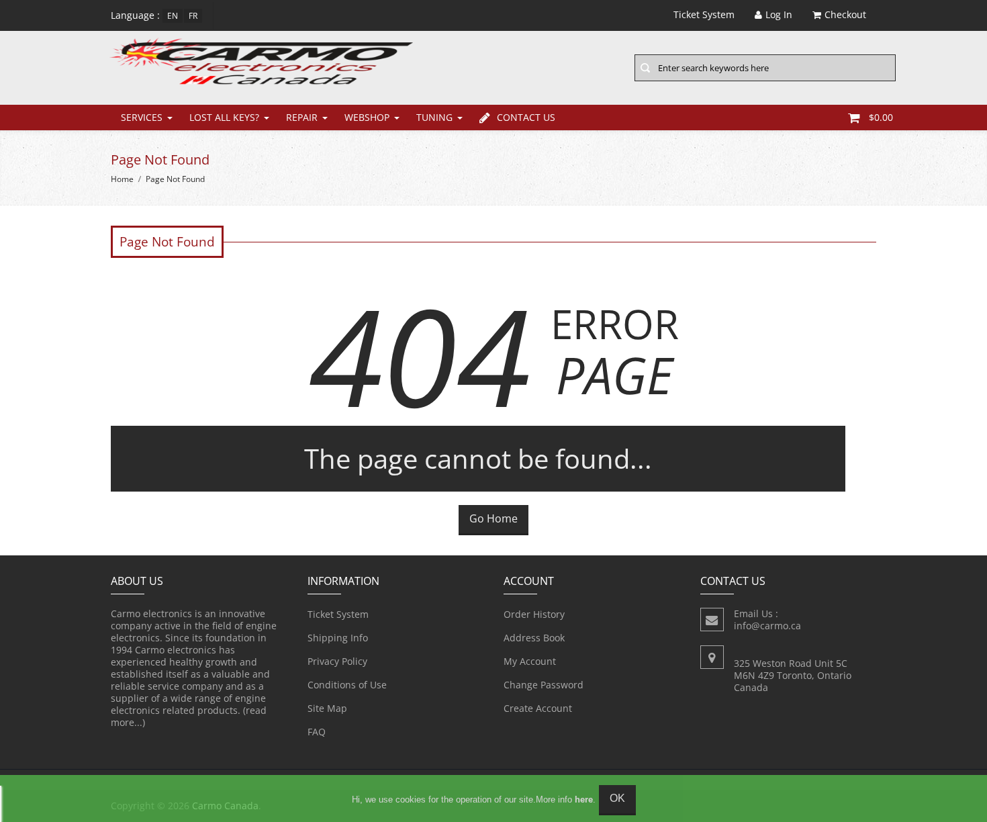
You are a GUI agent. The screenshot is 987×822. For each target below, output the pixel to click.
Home (122, 179)
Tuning (434, 117)
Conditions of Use (347, 684)
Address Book (534, 637)
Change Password (543, 684)
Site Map (327, 708)
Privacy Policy (337, 661)
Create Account (538, 708)
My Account (530, 661)
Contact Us (526, 117)
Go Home (493, 518)
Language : (135, 15)
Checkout (845, 14)
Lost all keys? (224, 117)
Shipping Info (338, 637)
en (172, 16)
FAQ (317, 731)
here (584, 799)
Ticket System (338, 614)
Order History (534, 614)
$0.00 (881, 117)
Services (141, 117)
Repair (302, 117)
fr (193, 16)
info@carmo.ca (767, 625)
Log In (778, 14)
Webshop (366, 117)
